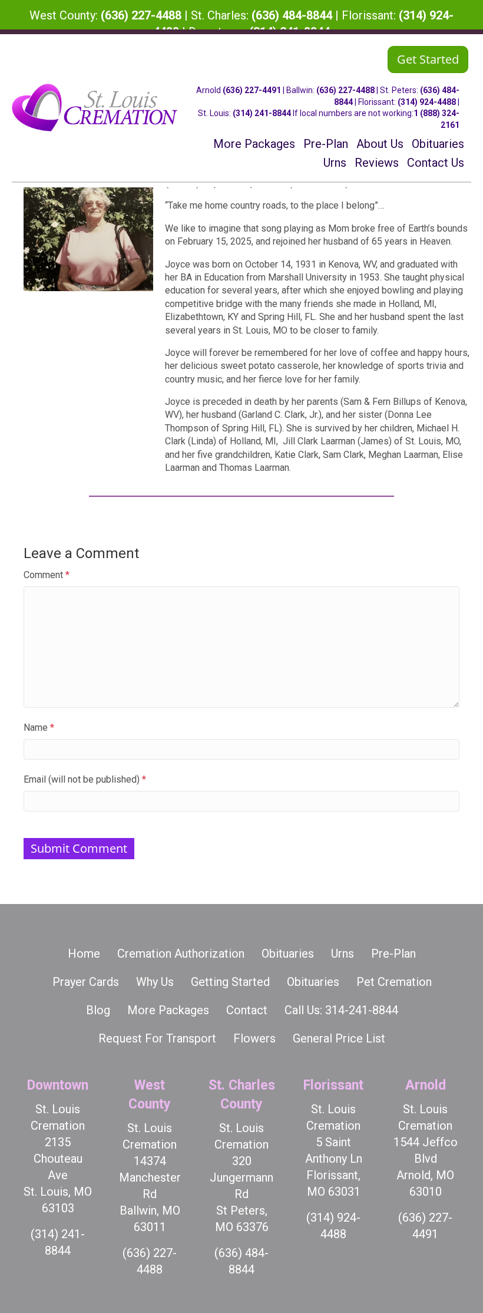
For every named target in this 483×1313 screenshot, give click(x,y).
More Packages (168, 1010)
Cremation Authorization (180, 953)
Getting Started (230, 982)
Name (39, 727)
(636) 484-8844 (292, 15)
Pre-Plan (393, 953)
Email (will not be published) (85, 779)
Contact (246, 1010)
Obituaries (288, 953)
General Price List (339, 1038)
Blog (98, 1010)
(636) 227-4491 (252, 90)
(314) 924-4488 (427, 102)
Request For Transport (157, 1038)
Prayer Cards (85, 982)
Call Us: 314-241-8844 (341, 1010)
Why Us (155, 982)
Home (84, 953)
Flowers (254, 1038)
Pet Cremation (394, 982)
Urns (342, 953)
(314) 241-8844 (262, 113)
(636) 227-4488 (141, 15)
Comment (47, 574)
